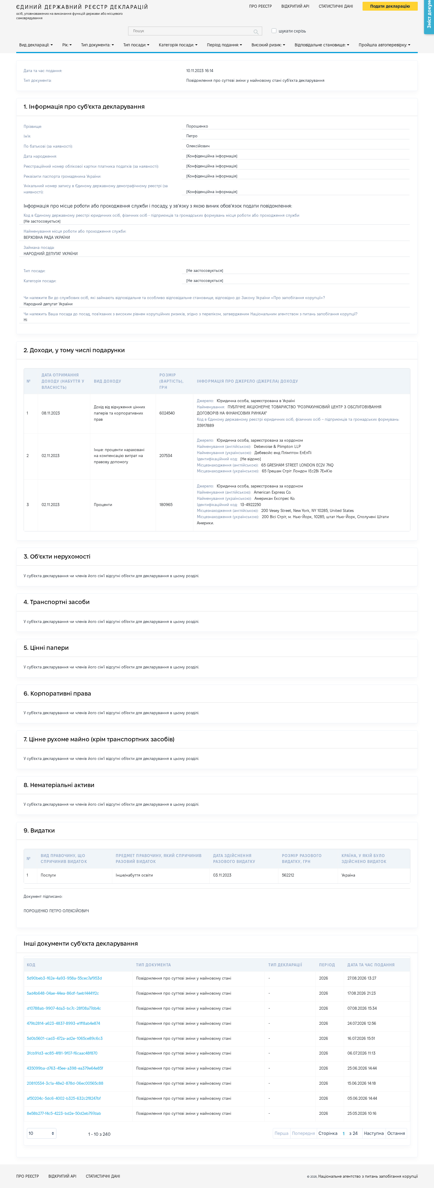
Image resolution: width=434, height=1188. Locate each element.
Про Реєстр (260, 6)
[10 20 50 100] (41, 1133)
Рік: (65, 45)
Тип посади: (134, 45)
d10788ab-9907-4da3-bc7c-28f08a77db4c (64, 1008)
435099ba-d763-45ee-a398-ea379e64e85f (65, 1068)
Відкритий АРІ (295, 6)
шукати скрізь (292, 31)
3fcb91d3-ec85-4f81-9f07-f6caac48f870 (62, 1053)
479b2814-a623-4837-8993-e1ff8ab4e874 (63, 1023)
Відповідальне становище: (320, 45)
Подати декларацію (390, 6)
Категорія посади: (176, 45)
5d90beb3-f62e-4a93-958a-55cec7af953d (64, 978)
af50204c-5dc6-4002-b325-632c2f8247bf (64, 1098)
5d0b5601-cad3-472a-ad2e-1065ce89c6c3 (65, 1038)
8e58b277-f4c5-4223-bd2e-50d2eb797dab (64, 1113)
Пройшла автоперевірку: (383, 45)
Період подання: (223, 45)
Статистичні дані (336, 6)
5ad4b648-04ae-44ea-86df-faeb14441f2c (63, 993)
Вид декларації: (34, 45)
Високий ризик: (267, 45)
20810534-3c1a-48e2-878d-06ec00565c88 (65, 1083)
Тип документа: (95, 45)
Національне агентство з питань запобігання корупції (368, 1176)
